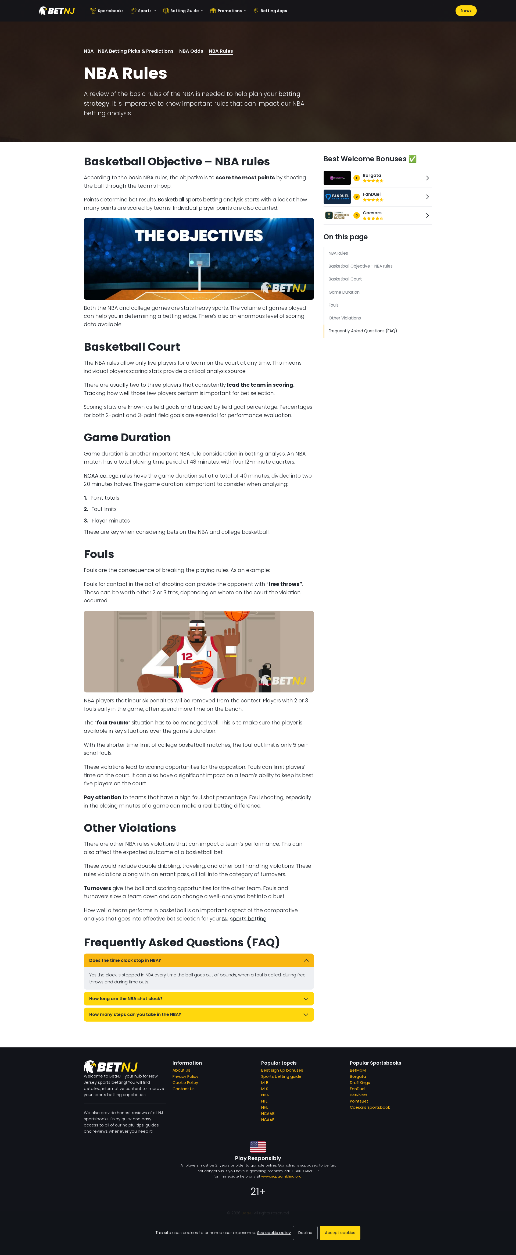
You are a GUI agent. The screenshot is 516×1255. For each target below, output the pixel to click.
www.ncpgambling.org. (281, 1176)
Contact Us (184, 1089)
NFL (264, 1101)
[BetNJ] (57, 10)
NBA (89, 51)
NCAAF (267, 1119)
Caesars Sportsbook (370, 1107)
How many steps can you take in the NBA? (135, 1014)
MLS (264, 1089)
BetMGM (358, 1070)
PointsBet (359, 1101)
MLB (264, 1082)
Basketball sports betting (190, 199)
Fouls (334, 305)
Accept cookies (340, 1232)
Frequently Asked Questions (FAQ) (363, 331)
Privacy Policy (185, 1076)
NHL (264, 1107)
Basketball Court (345, 279)
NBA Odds (191, 51)
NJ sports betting (244, 918)
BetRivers (358, 1095)
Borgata (358, 1076)
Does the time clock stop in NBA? (125, 960)
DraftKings (360, 1082)
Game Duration (344, 292)
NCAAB (268, 1113)
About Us (181, 1070)
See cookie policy (274, 1232)
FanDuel (357, 1089)
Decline (305, 1232)
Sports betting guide (281, 1076)
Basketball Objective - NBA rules (361, 266)
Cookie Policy (185, 1082)
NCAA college (101, 475)
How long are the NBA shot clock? (126, 999)
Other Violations (345, 318)
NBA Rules (221, 51)
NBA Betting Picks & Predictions (136, 51)
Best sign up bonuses (282, 1070)
